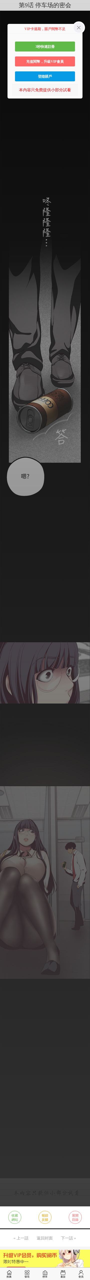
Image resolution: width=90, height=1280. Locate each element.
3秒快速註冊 (45, 47)
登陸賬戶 (45, 76)
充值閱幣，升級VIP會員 (45, 61)
